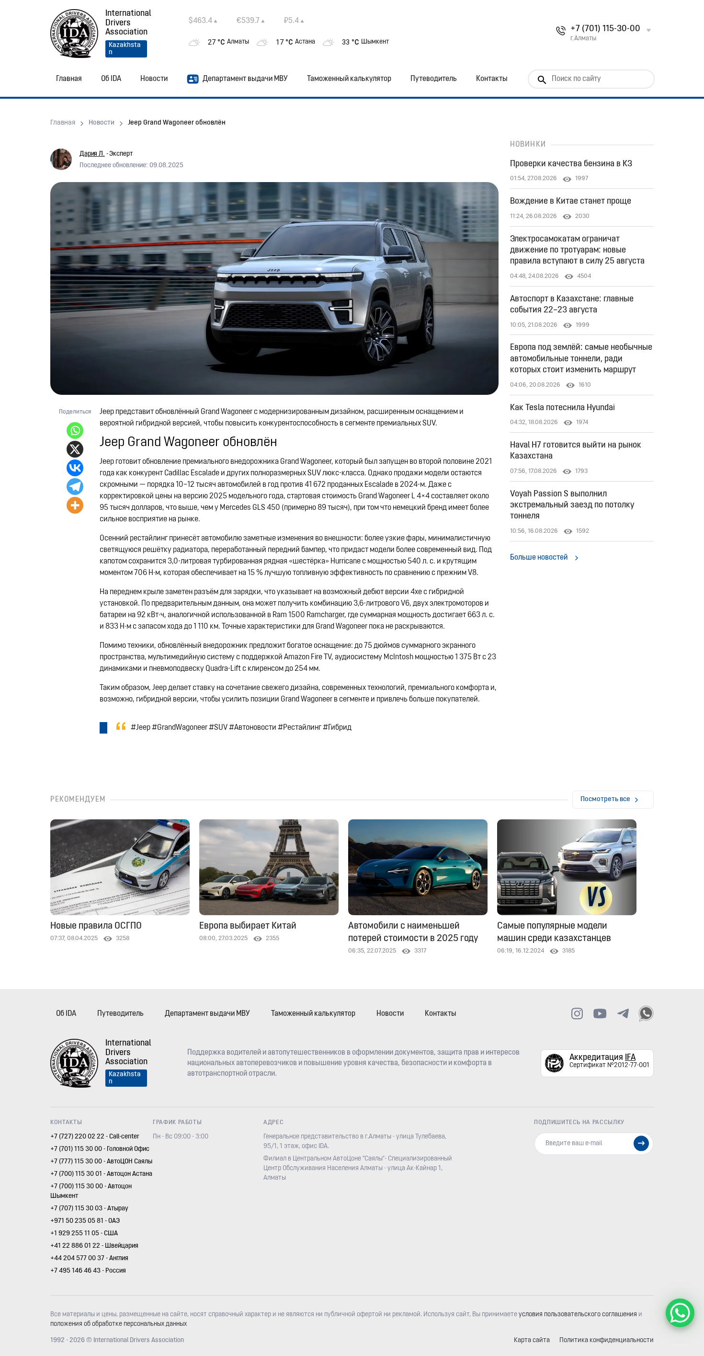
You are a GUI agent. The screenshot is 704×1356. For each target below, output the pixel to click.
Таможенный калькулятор (349, 79)
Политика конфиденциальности (606, 1340)
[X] (75, 449)
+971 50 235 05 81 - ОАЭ (85, 1221)
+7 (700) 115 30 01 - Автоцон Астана (101, 1174)
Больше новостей (539, 558)
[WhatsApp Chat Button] (680, 1313)
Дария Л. (92, 154)
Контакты (492, 79)
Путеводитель (433, 79)
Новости (154, 79)
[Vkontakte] (75, 468)
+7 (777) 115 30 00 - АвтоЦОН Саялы (101, 1161)
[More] (75, 505)
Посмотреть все (605, 799)
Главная (69, 79)
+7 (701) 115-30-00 (605, 29)
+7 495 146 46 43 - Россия (88, 1271)
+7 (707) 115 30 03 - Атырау (89, 1208)
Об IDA (111, 79)
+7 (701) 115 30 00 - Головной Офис (99, 1149)
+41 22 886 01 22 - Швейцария (94, 1246)
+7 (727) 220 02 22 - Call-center (94, 1136)
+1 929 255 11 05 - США (84, 1233)
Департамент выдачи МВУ (245, 79)
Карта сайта (532, 1340)
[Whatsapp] (75, 430)
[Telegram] (75, 486)
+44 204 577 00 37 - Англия (89, 1258)
